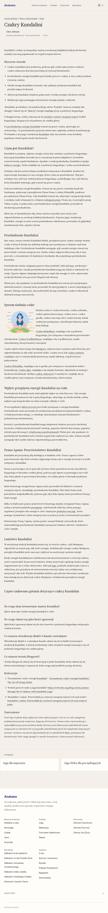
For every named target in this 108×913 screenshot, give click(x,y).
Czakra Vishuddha (13, 366)
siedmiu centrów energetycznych (61, 116)
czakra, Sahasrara (44, 373)
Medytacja (44, 827)
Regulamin (43, 873)
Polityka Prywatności (48, 868)
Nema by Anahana (39, 5)
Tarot (6, 837)
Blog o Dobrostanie (28, 18)
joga (54, 565)
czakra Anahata (76, 352)
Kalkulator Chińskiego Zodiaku (18, 876)
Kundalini (44, 134)
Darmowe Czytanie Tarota (16, 881)
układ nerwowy (29, 407)
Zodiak (7, 832)
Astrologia (8, 827)
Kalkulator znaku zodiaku (15, 872)
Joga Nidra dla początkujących (82, 763)
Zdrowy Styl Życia (81, 832)
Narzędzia (76, 5)
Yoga (41, 18)
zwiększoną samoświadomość (44, 432)
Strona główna (10, 18)
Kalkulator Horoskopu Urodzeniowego (14, 865)
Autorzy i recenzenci (48, 858)
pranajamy (36, 507)
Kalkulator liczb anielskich (15, 853)
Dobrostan (64, 5)
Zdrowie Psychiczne (82, 823)
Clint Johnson (12, 31)
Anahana (9, 5)
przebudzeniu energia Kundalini (23, 126)
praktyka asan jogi (66, 511)
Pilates (42, 837)
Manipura (41, 348)
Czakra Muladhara (45, 331)
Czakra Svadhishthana (30, 339)
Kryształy (8, 842)
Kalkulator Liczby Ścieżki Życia (18, 858)
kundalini (42, 678)
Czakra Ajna (25, 370)
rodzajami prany (52, 200)
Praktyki (53, 5)
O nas (41, 853)
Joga (41, 823)
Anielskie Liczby (11, 823)
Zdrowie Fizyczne (81, 827)
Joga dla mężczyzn (14, 763)
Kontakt (42, 863)
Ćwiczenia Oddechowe (49, 832)
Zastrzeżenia (45, 877)
